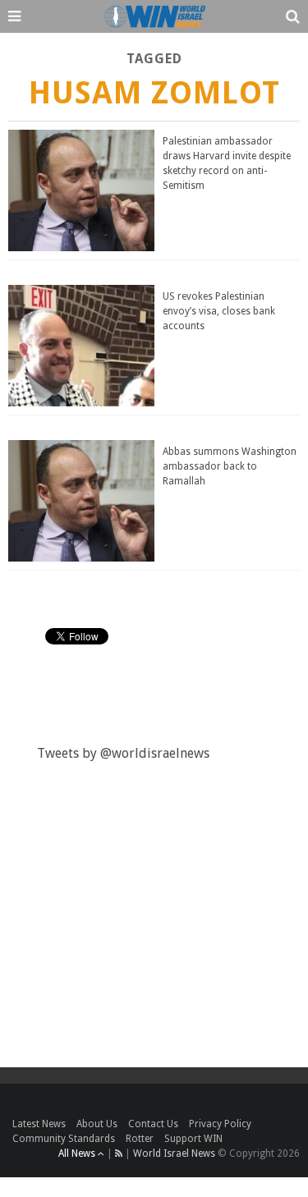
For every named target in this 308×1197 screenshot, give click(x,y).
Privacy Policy (220, 1124)
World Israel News (174, 1153)
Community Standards (63, 1138)
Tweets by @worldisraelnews (123, 753)
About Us (96, 1124)
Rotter (140, 1138)
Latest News (39, 1124)
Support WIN (193, 1138)
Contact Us (153, 1124)
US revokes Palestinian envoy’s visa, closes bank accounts (219, 311)
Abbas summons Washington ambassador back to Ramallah (230, 466)
